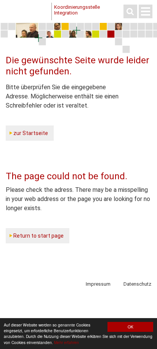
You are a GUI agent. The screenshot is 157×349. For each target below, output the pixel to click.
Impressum (98, 284)
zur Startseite (30, 133)
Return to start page (38, 236)
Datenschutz (137, 284)
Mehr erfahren (66, 342)
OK (130, 327)
